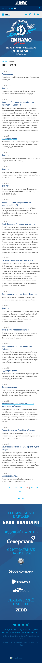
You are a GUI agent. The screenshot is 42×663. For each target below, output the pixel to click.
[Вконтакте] (26, 14)
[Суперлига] (21, 3)
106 (38, 488)
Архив (21, 498)
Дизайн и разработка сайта (13, 642)
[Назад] (5, 488)
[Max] (30, 14)
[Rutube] (38, 14)
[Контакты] (3, 8)
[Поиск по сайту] (9, 8)
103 (21, 488)
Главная (4, 61)
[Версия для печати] (12, 8)
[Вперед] (24, 492)
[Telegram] (34, 14)
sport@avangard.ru (33, 632)
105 (32, 488)
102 (16, 488)
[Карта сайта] (6, 8)
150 (20, 492)
